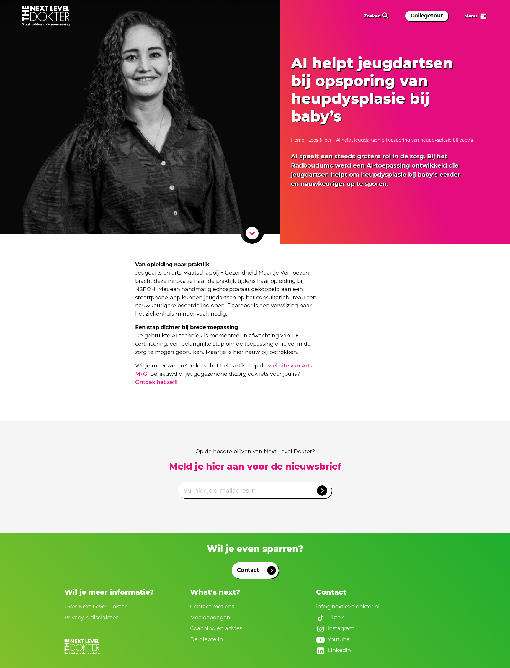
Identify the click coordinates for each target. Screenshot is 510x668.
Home (298, 140)
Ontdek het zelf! (156, 382)
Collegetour (427, 15)
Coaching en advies (216, 628)
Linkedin (339, 650)
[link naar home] (46, 16)
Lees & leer (320, 140)
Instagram (341, 628)
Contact (248, 570)
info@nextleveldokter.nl (348, 606)
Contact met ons (212, 606)
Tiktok (336, 617)
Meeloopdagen (210, 617)
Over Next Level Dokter (95, 606)
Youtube (339, 639)
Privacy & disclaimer (91, 617)
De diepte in (206, 639)
